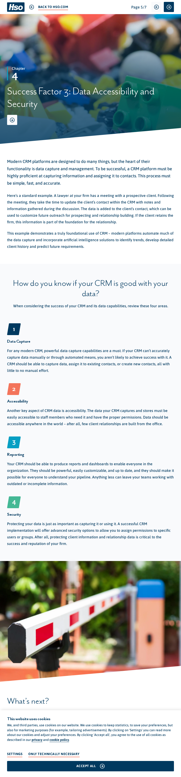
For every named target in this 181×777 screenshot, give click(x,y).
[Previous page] (156, 7)
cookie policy (59, 740)
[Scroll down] (12, 120)
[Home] (16, 7)
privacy (37, 740)
